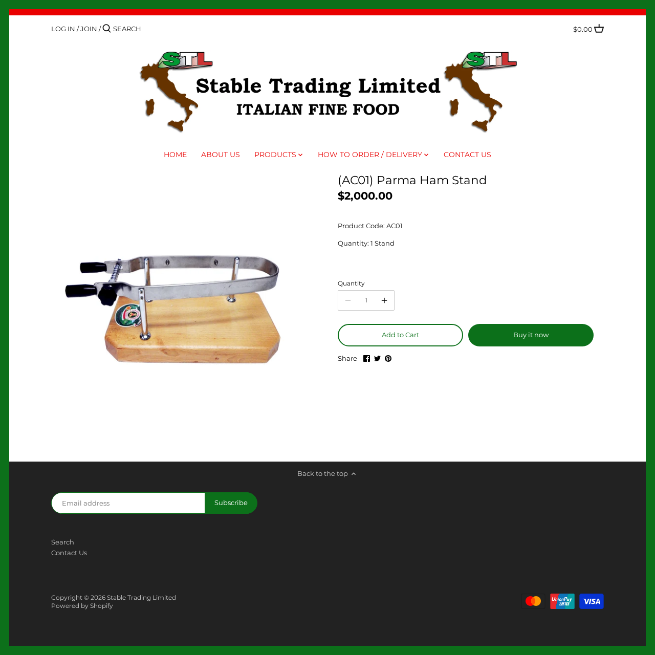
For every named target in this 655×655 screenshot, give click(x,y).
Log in (63, 29)
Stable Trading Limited (141, 597)
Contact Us (69, 553)
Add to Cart (400, 335)
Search (62, 542)
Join (88, 29)
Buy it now (531, 335)
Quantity (351, 283)
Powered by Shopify (82, 605)
